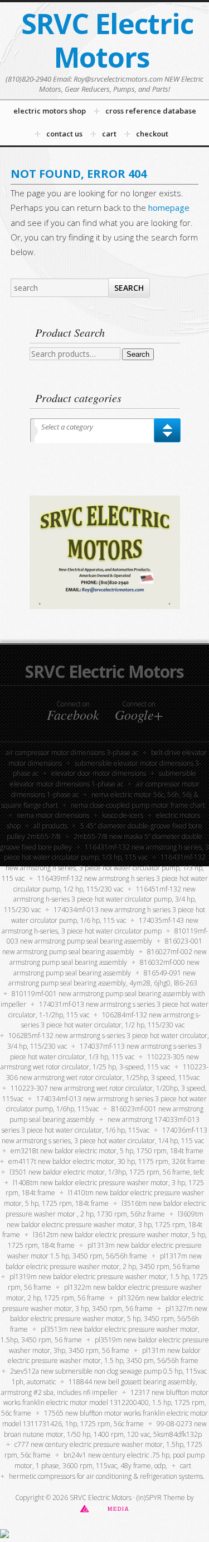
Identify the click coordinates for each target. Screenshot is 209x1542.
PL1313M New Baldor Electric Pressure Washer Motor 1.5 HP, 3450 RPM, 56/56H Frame (104, 1251)
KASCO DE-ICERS (122, 815)
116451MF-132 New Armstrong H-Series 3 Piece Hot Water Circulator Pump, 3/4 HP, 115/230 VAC (100, 899)
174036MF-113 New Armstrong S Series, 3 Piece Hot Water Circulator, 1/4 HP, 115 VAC (104, 1135)
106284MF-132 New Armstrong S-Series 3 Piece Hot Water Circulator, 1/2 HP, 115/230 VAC (111, 1020)
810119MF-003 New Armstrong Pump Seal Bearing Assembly (107, 936)
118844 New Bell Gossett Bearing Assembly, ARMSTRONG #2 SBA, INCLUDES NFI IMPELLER (99, 1387)
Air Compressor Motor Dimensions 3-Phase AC (72, 752)
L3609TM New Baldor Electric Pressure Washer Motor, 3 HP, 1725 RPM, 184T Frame (102, 1224)
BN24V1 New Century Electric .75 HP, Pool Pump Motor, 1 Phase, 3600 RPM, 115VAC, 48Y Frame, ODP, (109, 1460)
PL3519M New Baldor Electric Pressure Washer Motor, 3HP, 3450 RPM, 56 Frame (109, 1345)
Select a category (67, 427)
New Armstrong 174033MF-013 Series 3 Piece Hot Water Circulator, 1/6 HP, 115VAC (101, 1125)
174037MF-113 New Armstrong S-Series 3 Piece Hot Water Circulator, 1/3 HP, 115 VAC (106, 1051)
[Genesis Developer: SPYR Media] (104, 1508)
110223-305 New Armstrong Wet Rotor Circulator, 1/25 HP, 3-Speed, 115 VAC (100, 1062)
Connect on (73, 711)
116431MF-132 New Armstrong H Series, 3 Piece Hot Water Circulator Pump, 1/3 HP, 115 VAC (104, 867)
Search (138, 354)
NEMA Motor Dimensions (53, 815)
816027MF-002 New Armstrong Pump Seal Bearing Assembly (108, 957)
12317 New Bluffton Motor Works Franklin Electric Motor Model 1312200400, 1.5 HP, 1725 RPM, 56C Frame (104, 1403)
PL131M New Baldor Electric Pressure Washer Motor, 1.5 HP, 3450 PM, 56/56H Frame (104, 1356)
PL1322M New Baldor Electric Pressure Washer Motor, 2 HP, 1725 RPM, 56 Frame (104, 1292)
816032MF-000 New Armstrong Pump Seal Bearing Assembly (106, 968)
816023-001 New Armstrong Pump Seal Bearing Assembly (102, 946)
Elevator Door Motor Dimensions (98, 773)
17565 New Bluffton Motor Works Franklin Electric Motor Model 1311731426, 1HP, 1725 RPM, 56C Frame (105, 1418)
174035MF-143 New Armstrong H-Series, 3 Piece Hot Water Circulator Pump (100, 926)
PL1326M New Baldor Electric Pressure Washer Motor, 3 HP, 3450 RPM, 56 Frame (102, 1303)
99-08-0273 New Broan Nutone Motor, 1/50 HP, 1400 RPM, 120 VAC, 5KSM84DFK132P (105, 1429)
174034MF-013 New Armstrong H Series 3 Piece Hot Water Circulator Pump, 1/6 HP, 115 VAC (108, 915)
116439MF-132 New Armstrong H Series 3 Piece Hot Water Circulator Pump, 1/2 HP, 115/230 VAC (110, 884)
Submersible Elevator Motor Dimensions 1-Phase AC (103, 778)
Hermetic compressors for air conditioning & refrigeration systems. (107, 1476)
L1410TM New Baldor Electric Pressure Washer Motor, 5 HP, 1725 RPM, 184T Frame (104, 1198)
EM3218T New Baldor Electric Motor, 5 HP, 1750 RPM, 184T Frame (107, 1151)
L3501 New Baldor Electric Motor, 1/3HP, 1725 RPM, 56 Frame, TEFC (106, 1172)
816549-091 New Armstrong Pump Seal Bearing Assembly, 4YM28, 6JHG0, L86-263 (102, 978)
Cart (185, 1465)
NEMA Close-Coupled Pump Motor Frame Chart (138, 805)
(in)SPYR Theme (161, 1497)
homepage (168, 207)
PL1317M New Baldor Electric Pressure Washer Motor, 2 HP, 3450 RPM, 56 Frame (104, 1261)
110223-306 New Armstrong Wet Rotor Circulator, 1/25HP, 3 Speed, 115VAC (107, 1072)
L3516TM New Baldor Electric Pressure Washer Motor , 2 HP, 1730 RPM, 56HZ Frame (106, 1209)
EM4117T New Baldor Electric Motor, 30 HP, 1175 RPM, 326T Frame (106, 1161)
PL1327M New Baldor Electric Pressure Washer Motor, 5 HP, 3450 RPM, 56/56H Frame (108, 1319)
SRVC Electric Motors (107, 40)
